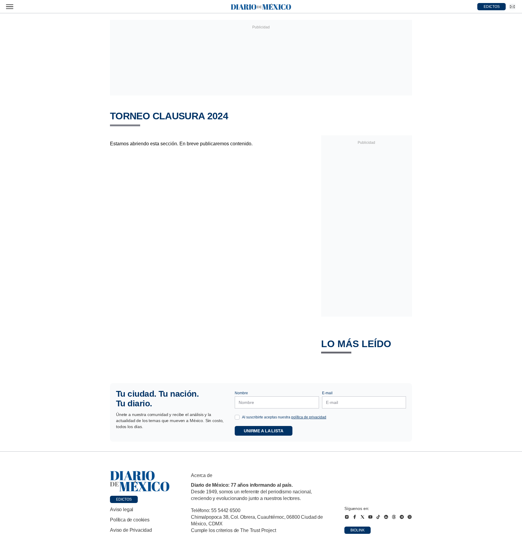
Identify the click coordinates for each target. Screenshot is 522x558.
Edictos (124, 499)
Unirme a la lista (263, 430)
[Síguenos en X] (362, 516)
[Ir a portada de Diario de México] (140, 481)
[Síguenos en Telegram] (401, 516)
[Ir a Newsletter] (512, 6)
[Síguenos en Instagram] (346, 516)
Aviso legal (121, 509)
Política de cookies (130, 519)
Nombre (241, 393)
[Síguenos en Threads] (394, 516)
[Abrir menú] (9, 6)
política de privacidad (308, 417)
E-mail (327, 393)
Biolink (357, 530)
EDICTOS (492, 7)
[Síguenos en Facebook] (354, 516)
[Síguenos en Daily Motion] (409, 516)
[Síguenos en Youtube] (370, 516)
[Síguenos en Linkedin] (386, 516)
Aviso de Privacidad (131, 530)
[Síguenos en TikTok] (378, 516)
